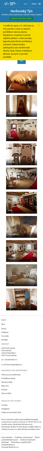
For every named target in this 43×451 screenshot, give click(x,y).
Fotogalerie (5, 409)
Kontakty (4, 340)
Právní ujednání (7, 437)
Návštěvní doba (6, 382)
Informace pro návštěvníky (10, 374)
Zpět (21, 61)
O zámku (4, 405)
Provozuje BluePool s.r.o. (10, 447)
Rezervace (5, 386)
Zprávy (3, 328)
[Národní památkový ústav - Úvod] (10, 4)
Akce (3, 324)
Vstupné (4, 389)
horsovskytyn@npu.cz (14, 364)
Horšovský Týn (22, 11)
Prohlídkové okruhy (8, 378)
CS (25, 4)
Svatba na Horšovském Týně (11, 412)
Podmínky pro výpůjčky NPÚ (21, 442)
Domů (3, 320)
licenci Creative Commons (16, 422)
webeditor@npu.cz (8, 444)
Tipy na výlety (6, 393)
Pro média (5, 336)
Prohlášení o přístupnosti (24, 437)
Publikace (4, 332)
